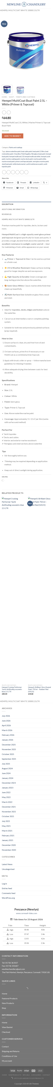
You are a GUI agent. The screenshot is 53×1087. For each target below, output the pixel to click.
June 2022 (6, 792)
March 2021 (7, 830)
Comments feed (8, 893)
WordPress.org (8, 898)
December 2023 (9, 783)
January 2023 (7, 787)
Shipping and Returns (10, 1051)
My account (7, 1061)
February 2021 (8, 835)
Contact (5, 1046)
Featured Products (10, 998)
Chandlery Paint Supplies (22, 154)
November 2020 (9, 850)
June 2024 (6, 773)
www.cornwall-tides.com (26, 913)
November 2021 (9, 811)
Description (7, 204)
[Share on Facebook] (9, 172)
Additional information (13, 209)
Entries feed (7, 888)
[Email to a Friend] (17, 172)
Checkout (6, 1032)
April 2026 (6, 725)
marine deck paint (26, 159)
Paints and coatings (25, 97)
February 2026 (8, 735)
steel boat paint (7, 164)
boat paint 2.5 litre (39, 151)
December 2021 (9, 807)
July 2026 (6, 716)
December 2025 (9, 744)
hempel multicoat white (32, 156)
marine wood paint (8, 161)
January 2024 (7, 778)
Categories (36, 1075)
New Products (8, 1003)
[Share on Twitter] (13, 172)
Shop (11, 97)
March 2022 (7, 802)
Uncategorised (8, 869)
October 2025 (8, 754)
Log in (4, 883)
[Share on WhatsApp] (4, 172)
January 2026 (7, 740)
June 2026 (6, 720)
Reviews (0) (6, 214)
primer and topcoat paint (23, 161)
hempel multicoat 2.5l (16, 156)
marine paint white (39, 159)
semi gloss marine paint (41, 161)
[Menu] (49, 4)
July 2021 (6, 821)
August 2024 (7, 768)
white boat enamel (19, 164)
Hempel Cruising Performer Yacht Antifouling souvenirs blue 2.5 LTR (12, 689)
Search (25, 988)
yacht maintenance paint (34, 164)
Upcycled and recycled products (29, 1078)
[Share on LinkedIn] (26, 172)
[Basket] (3, 4)
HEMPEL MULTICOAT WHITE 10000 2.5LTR (18, 219)
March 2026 (7, 730)
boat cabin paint (26, 151)
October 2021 (8, 816)
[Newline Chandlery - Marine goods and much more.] (26, 4)
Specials (26, 1075)
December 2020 (9, 845)
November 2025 (9, 749)
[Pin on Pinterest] (22, 172)
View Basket (7, 1027)
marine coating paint (13, 159)
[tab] (26, 204)
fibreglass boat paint (38, 154)
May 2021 (6, 826)
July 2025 (6, 763)
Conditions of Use (9, 1056)
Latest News (7, 864)
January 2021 (7, 840)
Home (4, 97)
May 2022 (6, 797)
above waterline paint (13, 151)
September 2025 (9, 759)
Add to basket (12, 136)
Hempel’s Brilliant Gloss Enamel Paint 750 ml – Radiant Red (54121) (39, 689)
